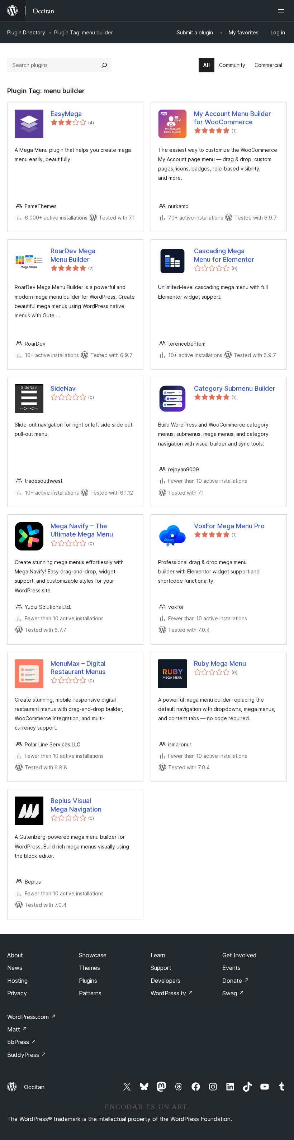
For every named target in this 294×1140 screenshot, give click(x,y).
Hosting (17, 980)
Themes (89, 967)
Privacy (17, 993)
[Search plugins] (104, 65)
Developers (165, 980)
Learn (158, 955)
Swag (233, 993)
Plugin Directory (26, 32)
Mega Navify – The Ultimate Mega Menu (82, 530)
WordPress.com (31, 1016)
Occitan (34, 1087)
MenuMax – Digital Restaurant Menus (78, 667)
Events (231, 967)
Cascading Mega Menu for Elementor (224, 255)
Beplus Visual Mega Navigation (76, 805)
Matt (17, 1029)
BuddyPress (26, 1054)
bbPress (21, 1041)
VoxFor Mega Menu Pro (229, 526)
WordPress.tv (172, 993)
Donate (235, 980)
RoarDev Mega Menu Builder (73, 255)
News (14, 967)
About (15, 955)
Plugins (88, 980)
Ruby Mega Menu (220, 663)
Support (161, 967)
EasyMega (66, 113)
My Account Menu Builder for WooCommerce (232, 118)
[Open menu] (282, 10)
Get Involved (239, 955)
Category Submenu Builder (234, 388)
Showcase (92, 955)
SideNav (63, 388)
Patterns (90, 993)
